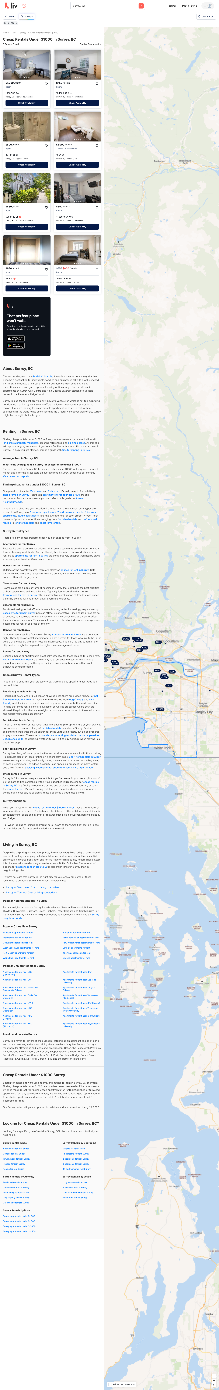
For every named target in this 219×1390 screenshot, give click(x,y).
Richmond (53, 491)
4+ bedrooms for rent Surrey (77, 1169)
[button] (24, 77)
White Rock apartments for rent (18, 958)
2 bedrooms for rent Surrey (76, 1158)
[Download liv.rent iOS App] (16, 338)
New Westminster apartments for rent (81, 942)
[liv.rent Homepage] (11, 6)
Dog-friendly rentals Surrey (16, 1197)
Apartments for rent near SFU (77, 972)
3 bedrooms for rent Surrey (76, 1164)
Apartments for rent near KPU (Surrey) (81, 1016)
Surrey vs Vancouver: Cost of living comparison (33, 887)
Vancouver (36, 491)
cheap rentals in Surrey (16, 494)
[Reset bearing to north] (214, 1385)
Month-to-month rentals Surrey (78, 1192)
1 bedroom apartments (43, 512)
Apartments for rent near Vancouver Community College (20, 988)
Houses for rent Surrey (14, 1164)
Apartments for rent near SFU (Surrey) (81, 1003)
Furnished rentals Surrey (15, 1182)
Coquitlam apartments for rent (17, 942)
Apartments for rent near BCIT (18, 979)
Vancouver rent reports (16, 476)
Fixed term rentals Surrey (75, 1197)
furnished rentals (67, 519)
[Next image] (46, 64)
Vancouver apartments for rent (18, 932)
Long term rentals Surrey (75, 1182)
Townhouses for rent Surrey (16, 1158)
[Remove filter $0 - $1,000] (16, 23)
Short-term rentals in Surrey (85, 756)
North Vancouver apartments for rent (81, 937)
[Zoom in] (214, 1376)
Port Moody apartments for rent (18, 953)
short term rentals (50, 522)
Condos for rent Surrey (14, 1153)
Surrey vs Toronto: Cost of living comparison (31, 892)
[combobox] (73, 5)
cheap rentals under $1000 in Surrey (53, 807)
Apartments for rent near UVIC (18, 1003)
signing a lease (76, 442)
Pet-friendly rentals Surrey (16, 1192)
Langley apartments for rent (76, 947)
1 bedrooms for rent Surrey (76, 1153)
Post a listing (189, 5)
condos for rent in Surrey (66, 634)
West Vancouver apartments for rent (21, 947)
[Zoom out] (214, 1380)
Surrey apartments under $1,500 (19, 1221)
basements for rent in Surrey (19, 612)
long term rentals (24, 522)
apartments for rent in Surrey (31, 555)
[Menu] (207, 5)
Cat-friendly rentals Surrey (16, 1202)
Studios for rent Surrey (74, 1148)
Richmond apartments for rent (17, 937)
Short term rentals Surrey (75, 1187)
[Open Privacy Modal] (24, 6)
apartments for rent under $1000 (61, 494)
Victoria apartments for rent (76, 958)
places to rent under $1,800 (32, 866)
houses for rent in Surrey (74, 569)
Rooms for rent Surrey (13, 1169)
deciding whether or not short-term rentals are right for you (59, 767)
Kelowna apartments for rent (76, 953)
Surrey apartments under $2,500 (19, 1231)
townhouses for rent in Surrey (20, 595)
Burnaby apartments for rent (76, 932)
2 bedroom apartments (70, 512)
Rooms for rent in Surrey (17, 659)
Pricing (172, 5)
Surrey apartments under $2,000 (19, 1226)
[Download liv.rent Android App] (16, 346)
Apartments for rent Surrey (16, 1148)
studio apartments (28, 515)
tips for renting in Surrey (76, 449)
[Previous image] (7, 64)
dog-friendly (76, 699)
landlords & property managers (20, 442)
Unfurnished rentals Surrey (16, 1187)
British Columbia (42, 376)
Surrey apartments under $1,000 (19, 1216)
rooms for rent (15, 789)
